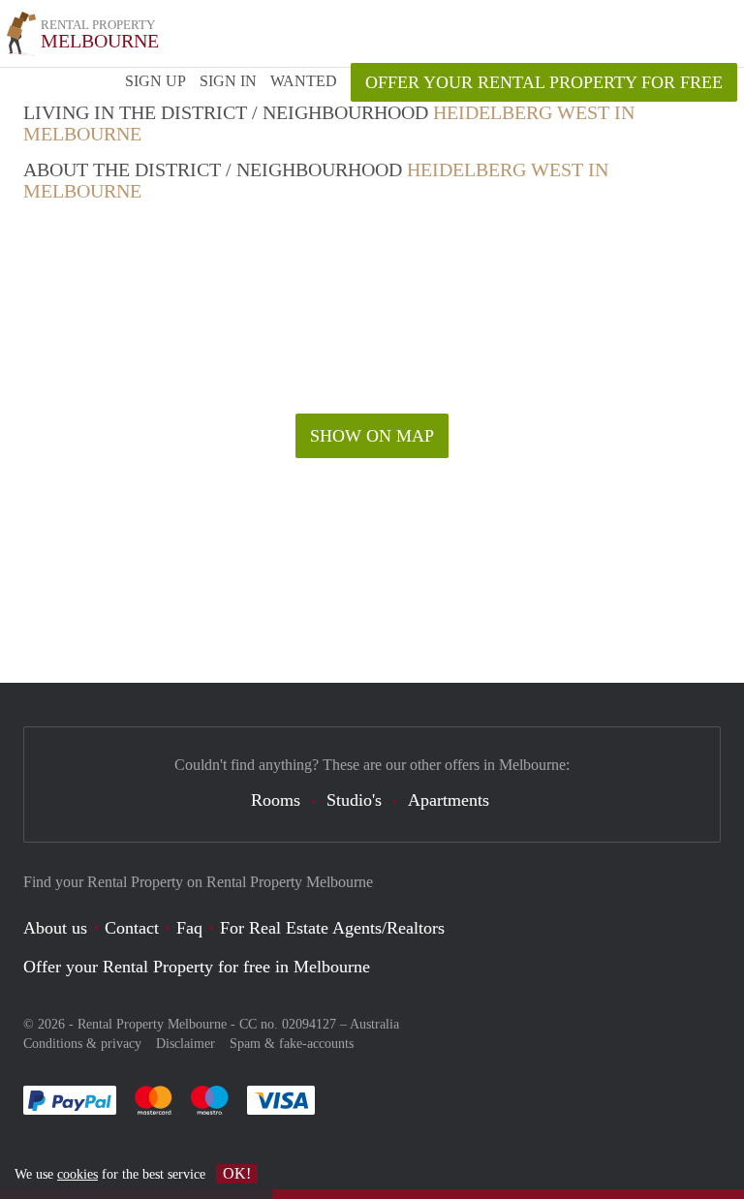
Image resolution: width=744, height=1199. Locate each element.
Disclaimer (185, 1043)
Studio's (354, 800)
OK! (237, 1173)
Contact (132, 928)
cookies (77, 1174)
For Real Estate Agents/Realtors (332, 928)
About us (55, 928)
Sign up (155, 81)
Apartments (448, 800)
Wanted (303, 81)
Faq (189, 928)
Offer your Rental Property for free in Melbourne (196, 966)
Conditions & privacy (82, 1043)
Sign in (228, 81)
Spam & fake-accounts (292, 1043)
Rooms (275, 800)
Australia (374, 1024)
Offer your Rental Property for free (544, 82)
